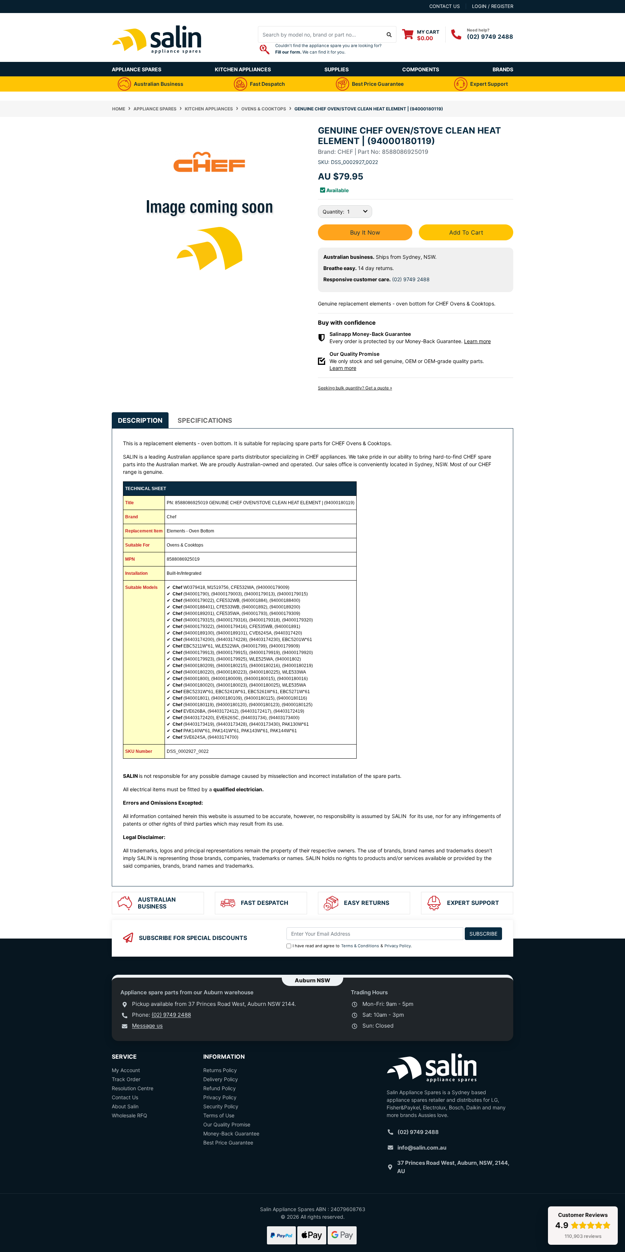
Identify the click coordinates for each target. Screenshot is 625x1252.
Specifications (205, 420)
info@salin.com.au (421, 1147)
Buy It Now (365, 232)
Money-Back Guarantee (231, 1133)
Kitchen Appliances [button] (243, 69)
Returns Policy (220, 1070)
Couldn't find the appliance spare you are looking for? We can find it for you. (328, 49)
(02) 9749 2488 (490, 36)
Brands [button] (503, 69)
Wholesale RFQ (129, 1115)
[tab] (140, 420)
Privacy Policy (397, 945)
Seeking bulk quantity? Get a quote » (355, 388)
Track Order (126, 1079)
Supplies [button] (336, 69)
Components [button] (420, 69)
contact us (444, 6)
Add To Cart (466, 232)
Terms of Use (218, 1115)
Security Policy (220, 1106)
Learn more (477, 341)
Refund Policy (219, 1088)
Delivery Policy (220, 1079)
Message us (147, 1025)
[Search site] (389, 34)
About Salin (125, 1106)
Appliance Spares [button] (136, 69)
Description (140, 420)
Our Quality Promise (226, 1124)
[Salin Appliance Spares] (157, 58)
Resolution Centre (132, 1088)
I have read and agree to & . (352, 945)
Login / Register (492, 6)
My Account (126, 1070)
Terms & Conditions (360, 945)
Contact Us (125, 1097)
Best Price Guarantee (228, 1142)
